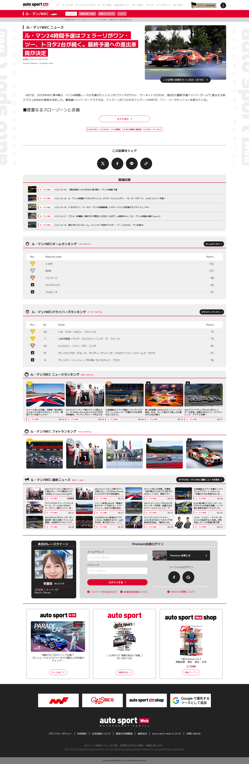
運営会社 (142, 733)
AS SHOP (178, 4)
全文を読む (123, 119)
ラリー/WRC (137, 4)
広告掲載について (101, 733)
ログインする (116, 582)
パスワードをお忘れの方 (104, 591)
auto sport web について (166, 733)
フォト (122, 13)
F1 (58, 4)
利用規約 (82, 733)
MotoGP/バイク (122, 4)
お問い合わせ (193, 733)
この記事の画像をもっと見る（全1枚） (184, 79)
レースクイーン (164, 4)
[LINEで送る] (132, 164)
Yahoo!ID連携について (183, 591)
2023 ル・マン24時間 (111, 129)
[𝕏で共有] (103, 164)
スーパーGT (67, 4)
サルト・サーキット (154, 129)
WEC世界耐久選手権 (133, 129)
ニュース (71, 13)
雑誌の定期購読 (124, 733)
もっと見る (56, 672)
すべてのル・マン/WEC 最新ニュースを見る (199, 479)
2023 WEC (93, 129)
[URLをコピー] (146, 164)
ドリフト (150, 4)
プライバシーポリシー (60, 733)
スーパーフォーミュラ (85, 4)
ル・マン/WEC (105, 4)
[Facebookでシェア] (117, 164)
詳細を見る (123, 672)
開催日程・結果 (87, 13)
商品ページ (190, 672)
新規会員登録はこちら (136, 591)
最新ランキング (107, 13)
